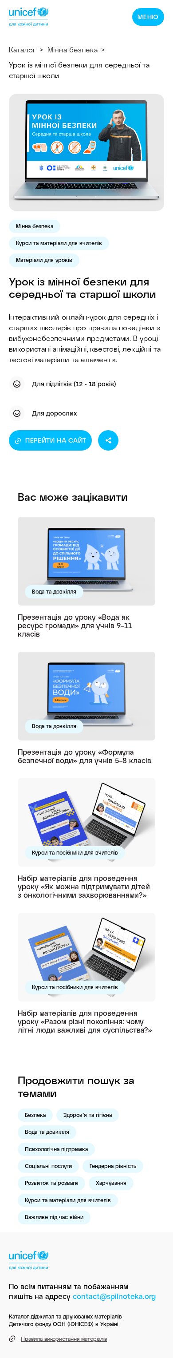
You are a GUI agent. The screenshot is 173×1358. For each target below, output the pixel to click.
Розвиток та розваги (51, 1183)
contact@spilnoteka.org (114, 1296)
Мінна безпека (72, 49)
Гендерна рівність (113, 1166)
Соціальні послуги (48, 1166)
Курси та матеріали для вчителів (59, 243)
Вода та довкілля (54, 591)
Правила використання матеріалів (64, 1338)
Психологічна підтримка (56, 1149)
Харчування (111, 1183)
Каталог (22, 49)
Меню (148, 16)
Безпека (35, 1115)
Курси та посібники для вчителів (75, 852)
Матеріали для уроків (44, 260)
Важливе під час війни (54, 1217)
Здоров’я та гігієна (87, 1115)
